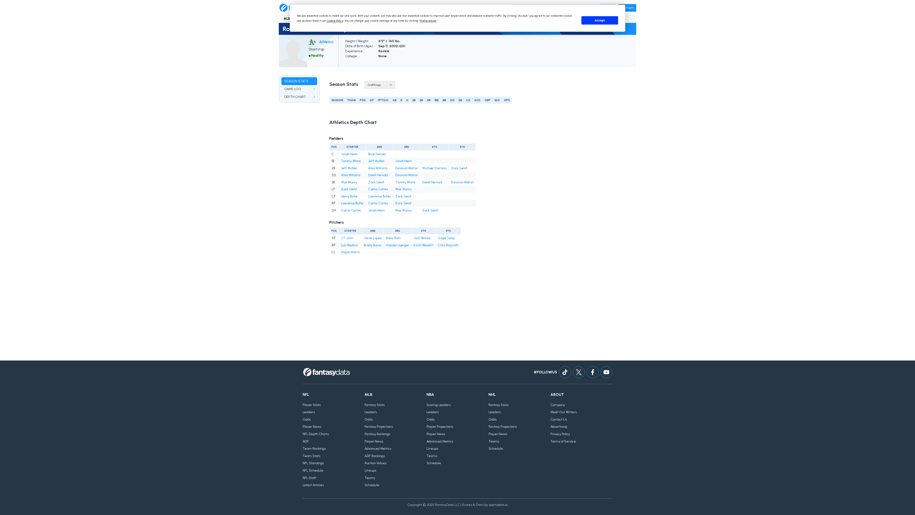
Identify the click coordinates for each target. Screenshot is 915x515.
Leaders (309, 412)
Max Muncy (349, 182)
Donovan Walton (406, 168)
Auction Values (375, 463)
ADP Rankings (375, 456)
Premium (627, 8)
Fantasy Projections (379, 427)
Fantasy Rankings (377, 434)
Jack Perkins (422, 238)
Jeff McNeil (376, 161)
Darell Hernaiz (378, 175)
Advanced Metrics (378, 449)
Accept (600, 20)
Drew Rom (393, 238)
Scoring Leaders (439, 405)
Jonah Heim (349, 154)
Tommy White (351, 161)
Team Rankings (314, 449)
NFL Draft (309, 478)
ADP (306, 441)
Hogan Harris (350, 252)
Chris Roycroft (448, 245)
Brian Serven (377, 154)
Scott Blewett (423, 245)
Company (557, 405)
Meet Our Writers (563, 412)
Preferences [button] (428, 20)
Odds (307, 419)
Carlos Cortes (378, 189)
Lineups (370, 471)
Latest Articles (313, 485)
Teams (370, 478)
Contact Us (558, 419)
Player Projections (440, 427)
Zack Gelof (459, 168)
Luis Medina (349, 245)
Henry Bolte (349, 196)
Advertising (558, 427)
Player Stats (312, 405)
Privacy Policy (560, 434)
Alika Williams (377, 168)
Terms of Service (563, 441)
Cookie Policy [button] (335, 20)
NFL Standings (313, 463)
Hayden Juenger (397, 245)
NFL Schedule (313, 471)
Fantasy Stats (375, 405)
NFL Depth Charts (316, 434)
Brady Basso (372, 245)
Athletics (326, 42)
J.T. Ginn (347, 238)
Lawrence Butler (379, 196)
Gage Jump (446, 238)
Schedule (372, 485)
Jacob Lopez (373, 238)
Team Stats (311, 456)
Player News (312, 427)
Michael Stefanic (434, 168)
